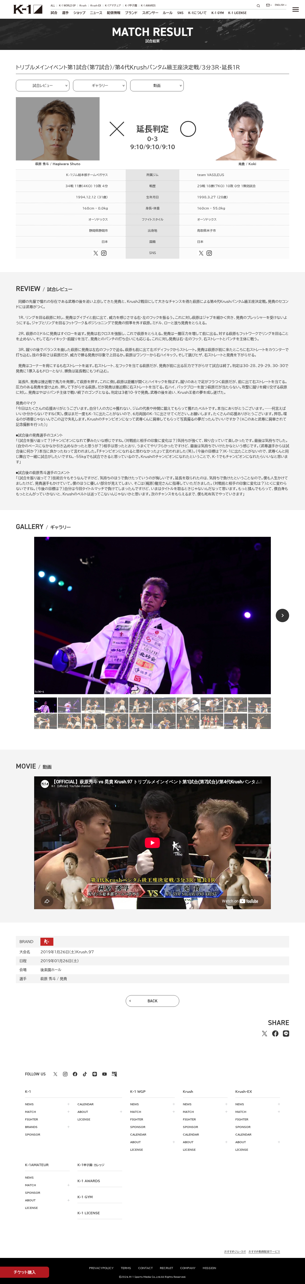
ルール (168, 13)
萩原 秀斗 (48, 978)
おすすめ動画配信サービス (264, 1251)
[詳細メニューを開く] (295, 9)
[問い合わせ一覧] (269, 5)
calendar (85, 1104)
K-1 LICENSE (237, 13)
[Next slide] (282, 615)
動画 (157, 85)
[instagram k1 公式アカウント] (65, 1074)
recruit (166, 1268)
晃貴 (63, 978)
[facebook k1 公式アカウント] (75, 1074)
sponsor (32, 1134)
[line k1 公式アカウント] (95, 1074)
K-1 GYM (217, 13)
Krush (82, 5)
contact (145, 1268)
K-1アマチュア (113, 5)
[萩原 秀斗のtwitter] (96, 253)
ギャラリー (100, 85)
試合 (54, 13)
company (188, 1268)
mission (209, 1268)
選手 (65, 13)
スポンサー (150, 13)
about (82, 1111)
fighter (31, 1119)
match (30, 1111)
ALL (53, 5)
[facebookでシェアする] (275, 1033)
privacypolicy (101, 1268)
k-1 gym (85, 1197)
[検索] (260, 5)
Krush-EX (95, 5)
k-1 (90, 1165)
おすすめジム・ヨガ (235, 1251)
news (29, 1104)
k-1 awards (88, 1181)
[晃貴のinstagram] (209, 253)
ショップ (79, 13)
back (153, 1001)
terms (126, 1268)
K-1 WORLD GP (67, 5)
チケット (25, 1272)
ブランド (131, 13)
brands (31, 1127)
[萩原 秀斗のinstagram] (104, 253)
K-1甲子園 (131, 5)
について (197, 13)
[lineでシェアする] (286, 1033)
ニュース (96, 13)
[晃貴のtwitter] (201, 253)
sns (180, 13)
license (83, 1119)
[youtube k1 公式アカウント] (104, 1074)
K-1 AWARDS (148, 5)
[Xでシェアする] (264, 1033)
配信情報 (113, 13)
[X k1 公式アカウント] (55, 1074)
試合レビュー (43, 85)
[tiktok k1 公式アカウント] (85, 1074)
